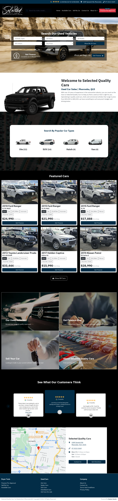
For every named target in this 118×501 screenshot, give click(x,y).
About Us (93, 10)
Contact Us (85, 10)
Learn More (71, 367)
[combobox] (38, 10)
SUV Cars (44, 487)
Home (58, 10)
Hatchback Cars (46, 490)
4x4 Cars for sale (46, 492)
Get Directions (96, 462)
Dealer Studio (112, 499)
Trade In (13, 367)
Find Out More (72, 329)
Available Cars (66, 10)
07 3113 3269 (110, 2)
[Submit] (27, 10)
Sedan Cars (44, 485)
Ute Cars (44, 483)
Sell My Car (76, 10)
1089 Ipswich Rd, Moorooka (92, 2)
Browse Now (14, 329)
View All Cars (60, 278)
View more (87, 412)
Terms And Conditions (87, 487)
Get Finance (97, 55)
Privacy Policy (84, 490)
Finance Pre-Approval (107, 10)
